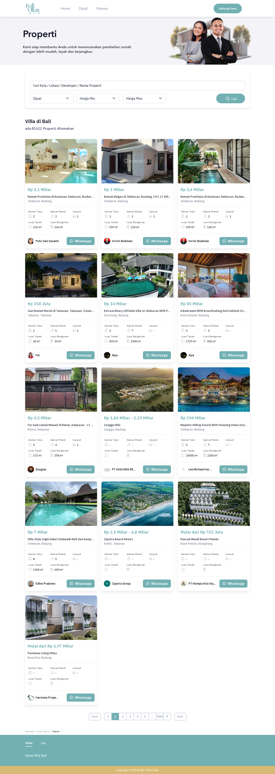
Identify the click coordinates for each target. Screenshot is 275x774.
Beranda (29, 731)
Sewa (29, 743)
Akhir (180, 716)
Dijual (83, 8)
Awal (95, 716)
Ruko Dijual (43, 731)
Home (65, 8)
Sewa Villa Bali (36, 755)
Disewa (102, 8)
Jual (43, 743)
